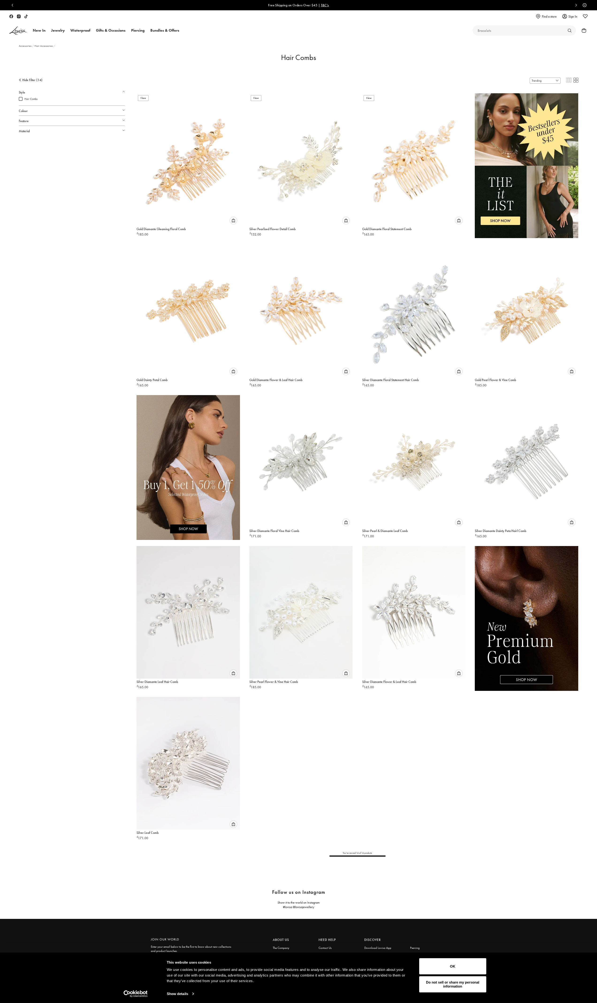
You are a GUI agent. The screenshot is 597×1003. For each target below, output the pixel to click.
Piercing (415, 948)
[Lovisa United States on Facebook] (11, 16)
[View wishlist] (585, 16)
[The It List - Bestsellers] (526, 160)
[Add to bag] (233, 220)
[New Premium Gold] (526, 613)
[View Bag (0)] (582, 30)
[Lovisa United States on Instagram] (19, 16)
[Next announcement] (575, 5)
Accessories (25, 46)
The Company (281, 948)
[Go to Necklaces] (569, 30)
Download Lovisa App (377, 948)
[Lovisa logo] (18, 30)
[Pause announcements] (583, 5)
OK (452, 966)
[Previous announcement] (13, 5)
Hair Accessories (43, 46)
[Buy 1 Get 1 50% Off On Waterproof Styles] (188, 462)
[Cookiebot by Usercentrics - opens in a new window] (135, 993)
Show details (177, 994)
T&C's (325, 5)
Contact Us (325, 948)
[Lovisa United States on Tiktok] (26, 16)
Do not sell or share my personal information (452, 984)
